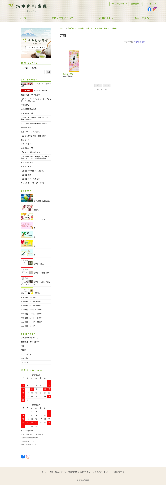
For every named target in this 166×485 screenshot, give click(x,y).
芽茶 (115, 28)
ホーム (62, 28)
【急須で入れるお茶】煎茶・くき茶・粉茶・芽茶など (89, 28)
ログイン (149, 4)
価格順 (136, 42)
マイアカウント (118, 4)
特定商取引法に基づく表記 (79, 472)
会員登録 (135, 4)
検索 (48, 72)
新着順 (142, 42)
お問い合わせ (118, 472)
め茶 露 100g (67, 74)
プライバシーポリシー (102, 472)
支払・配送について (58, 472)
